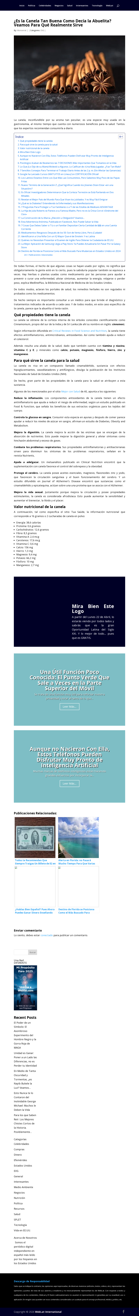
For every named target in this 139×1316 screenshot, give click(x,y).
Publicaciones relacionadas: (41, 254)
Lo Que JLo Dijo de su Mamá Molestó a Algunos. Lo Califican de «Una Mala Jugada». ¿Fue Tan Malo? (70, 166)
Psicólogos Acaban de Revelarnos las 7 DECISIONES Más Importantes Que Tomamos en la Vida (68, 162)
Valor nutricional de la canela (34, 148)
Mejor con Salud (70, 391)
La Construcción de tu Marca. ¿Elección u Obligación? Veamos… (53, 217)
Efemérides (20, 1160)
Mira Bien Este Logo (30, 152)
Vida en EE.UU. (22, 1230)
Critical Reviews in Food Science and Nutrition (79, 330)
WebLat (109, 6)
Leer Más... (69, 706)
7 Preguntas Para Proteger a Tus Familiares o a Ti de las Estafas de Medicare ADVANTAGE (67, 207)
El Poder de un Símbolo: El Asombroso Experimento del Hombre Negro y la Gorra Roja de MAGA (25, 1035)
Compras (19, 1149)
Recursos (19, 1208)
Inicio (21, 6)
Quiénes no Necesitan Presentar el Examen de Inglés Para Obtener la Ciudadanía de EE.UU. (67, 240)
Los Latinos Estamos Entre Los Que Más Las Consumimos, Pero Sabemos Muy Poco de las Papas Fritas (70, 179)
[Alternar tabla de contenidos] (119, 136)
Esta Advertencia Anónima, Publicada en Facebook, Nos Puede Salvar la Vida (59, 221)
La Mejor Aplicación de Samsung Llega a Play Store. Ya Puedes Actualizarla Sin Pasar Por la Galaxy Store (70, 245)
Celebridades (45, 6)
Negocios (59, 6)
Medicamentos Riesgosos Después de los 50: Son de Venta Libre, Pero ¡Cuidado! (61, 232)
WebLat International (48, 1311)
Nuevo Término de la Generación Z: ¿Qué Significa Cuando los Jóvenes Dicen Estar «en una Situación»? (67, 187)
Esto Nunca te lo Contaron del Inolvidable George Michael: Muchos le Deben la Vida (25, 1101)
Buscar (33, 952)
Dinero (18, 1154)
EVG (42, 30)
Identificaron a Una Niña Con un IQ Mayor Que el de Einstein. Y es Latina (58, 236)
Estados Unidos (23, 1165)
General (18, 1176)
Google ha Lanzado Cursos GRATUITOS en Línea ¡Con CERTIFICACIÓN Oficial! (59, 174)
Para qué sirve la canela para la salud (38, 144)
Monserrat (21, 30)
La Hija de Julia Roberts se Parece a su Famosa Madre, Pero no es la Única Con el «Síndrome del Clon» (69, 212)
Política (31, 6)
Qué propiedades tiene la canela (36, 140)
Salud (69, 6)
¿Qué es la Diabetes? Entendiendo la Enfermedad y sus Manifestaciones (57, 203)
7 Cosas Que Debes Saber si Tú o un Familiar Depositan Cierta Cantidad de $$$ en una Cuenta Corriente (69, 227)
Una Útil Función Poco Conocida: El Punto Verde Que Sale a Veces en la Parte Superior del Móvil (69, 680)
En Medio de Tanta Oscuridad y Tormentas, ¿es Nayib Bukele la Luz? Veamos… (25, 1079)
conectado (47, 935)
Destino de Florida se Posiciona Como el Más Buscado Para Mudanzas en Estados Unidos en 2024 (70, 251)
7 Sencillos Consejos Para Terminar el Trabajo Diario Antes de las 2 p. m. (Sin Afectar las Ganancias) (70, 170)
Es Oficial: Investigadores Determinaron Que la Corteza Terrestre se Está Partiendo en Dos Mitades (67, 194)
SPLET (17, 1219)
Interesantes (82, 6)
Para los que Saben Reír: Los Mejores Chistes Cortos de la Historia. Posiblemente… (25, 1123)
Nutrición (19, 1198)
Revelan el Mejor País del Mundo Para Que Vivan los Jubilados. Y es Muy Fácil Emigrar (64, 199)
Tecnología (97, 6)
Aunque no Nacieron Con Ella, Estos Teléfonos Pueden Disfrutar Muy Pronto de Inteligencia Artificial (67, 157)
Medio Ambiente (23, 1187)
